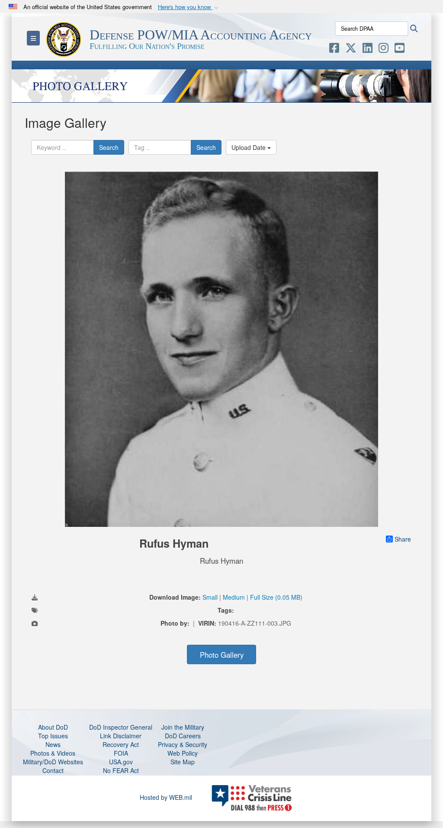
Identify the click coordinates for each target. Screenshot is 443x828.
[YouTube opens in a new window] (399, 49)
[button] (189, 7)
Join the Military (182, 727)
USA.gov (121, 761)
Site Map (182, 761)
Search (109, 147)
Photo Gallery (222, 654)
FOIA (121, 753)
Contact (53, 770)
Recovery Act (121, 744)
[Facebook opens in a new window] (334, 49)
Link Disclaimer (120, 735)
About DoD (53, 727)
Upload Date (249, 147)
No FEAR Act (121, 770)
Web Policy (182, 753)
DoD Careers (183, 735)
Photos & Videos (52, 753)
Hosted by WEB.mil (166, 797)
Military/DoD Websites (53, 761)
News (53, 744)
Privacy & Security (182, 744)
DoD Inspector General (120, 727)
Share (403, 539)
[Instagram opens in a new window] (383, 49)
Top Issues (53, 735)
